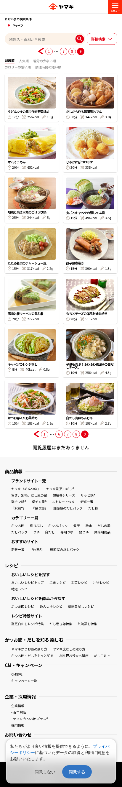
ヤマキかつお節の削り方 (29, 649)
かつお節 (17, 525)
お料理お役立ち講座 (74, 655)
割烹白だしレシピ (81, 606)
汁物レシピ (101, 582)
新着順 (10, 60)
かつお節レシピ (22, 606)
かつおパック (58, 525)
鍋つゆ (84, 532)
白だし (50, 532)
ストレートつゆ (63, 501)
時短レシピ (19, 588)
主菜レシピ (79, 582)
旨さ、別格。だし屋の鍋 (29, 495)
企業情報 (17, 705)
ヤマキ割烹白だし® (60, 488)
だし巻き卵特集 (60, 623)
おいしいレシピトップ (27, 582)
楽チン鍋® (18, 501)
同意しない (45, 771)
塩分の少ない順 (44, 60)
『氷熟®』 (18, 508)
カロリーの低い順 (18, 67)
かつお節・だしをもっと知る (32, 655)
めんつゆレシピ (51, 606)
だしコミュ (102, 655)
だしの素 (103, 525)
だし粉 (93, 508)
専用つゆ (66, 532)
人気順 (24, 60)
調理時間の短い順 (48, 67)
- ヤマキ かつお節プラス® (29, 718)
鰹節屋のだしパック (68, 508)
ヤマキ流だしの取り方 (69, 649)
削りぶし (36, 525)
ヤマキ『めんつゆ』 (26, 488)
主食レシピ (57, 582)
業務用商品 (102, 532)
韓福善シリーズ (64, 495)
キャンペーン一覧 (24, 680)
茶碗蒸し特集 (87, 623)
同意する (77, 771)
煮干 (76, 525)
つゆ (36, 532)
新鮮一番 (86, 501)
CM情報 (17, 674)
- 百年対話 (18, 712)
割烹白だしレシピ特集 (27, 623)
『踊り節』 (40, 508)
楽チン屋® (39, 501)
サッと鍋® (88, 495)
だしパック (19, 532)
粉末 (89, 525)
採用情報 (17, 725)
